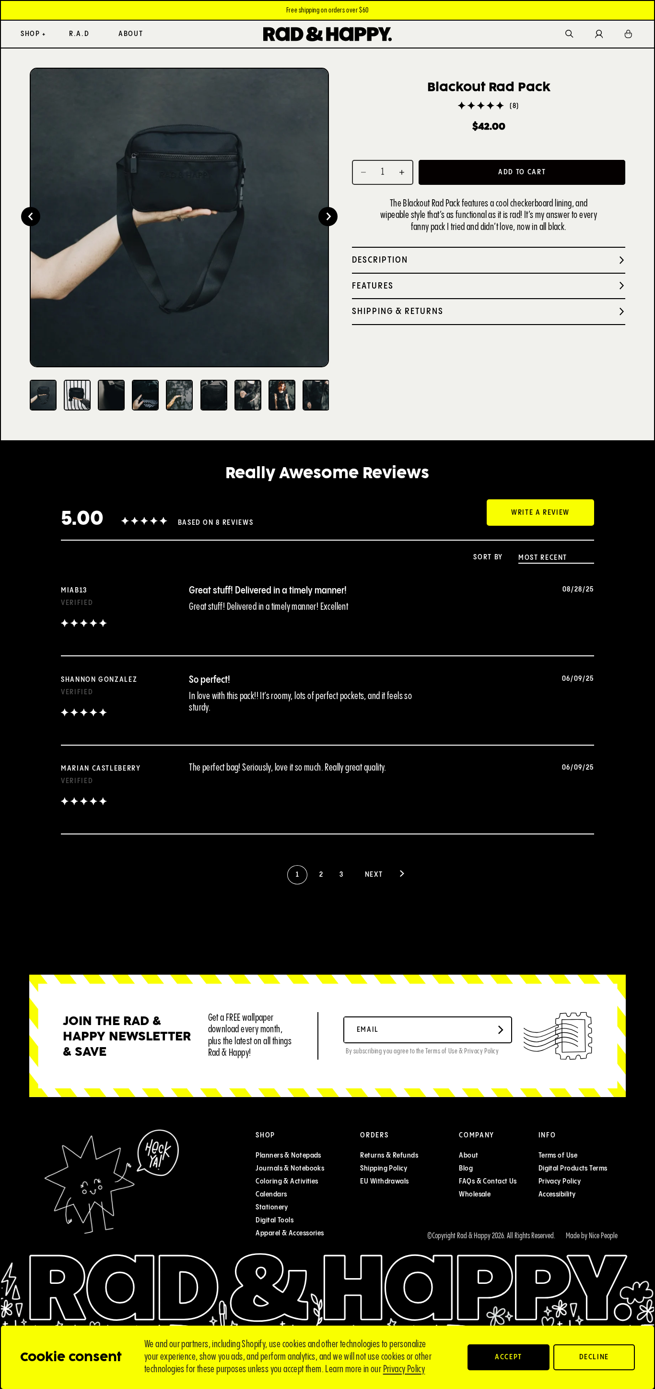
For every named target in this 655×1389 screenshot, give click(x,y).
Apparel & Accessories (290, 1233)
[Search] (569, 34)
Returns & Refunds (390, 1155)
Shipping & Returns (398, 311)
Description (380, 260)
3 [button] (341, 874)
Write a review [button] (540, 512)
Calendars (271, 1194)
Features (373, 285)
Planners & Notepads (289, 1155)
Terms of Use (557, 1155)
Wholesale (475, 1194)
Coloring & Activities (287, 1181)
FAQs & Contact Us (488, 1181)
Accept (508, 1357)
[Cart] (628, 34)
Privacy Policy (404, 1370)
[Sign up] (501, 1030)
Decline (594, 1357)
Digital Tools (275, 1220)
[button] (30, 216)
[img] (84, 624)
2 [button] (321, 874)
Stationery (272, 1207)
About (469, 1155)
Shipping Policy (384, 1168)
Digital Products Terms (573, 1168)
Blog (466, 1168)
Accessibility (557, 1194)
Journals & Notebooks (290, 1168)
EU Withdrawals (385, 1181)
